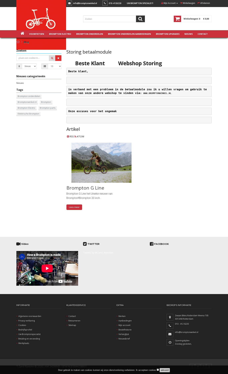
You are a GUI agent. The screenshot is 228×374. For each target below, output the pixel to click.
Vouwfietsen (36, 34)
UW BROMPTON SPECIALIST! (140, 3)
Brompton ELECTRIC (60, 34)
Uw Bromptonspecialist (29, 334)
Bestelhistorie (125, 329)
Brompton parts (48, 107)
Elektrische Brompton (28, 113)
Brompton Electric (26, 107)
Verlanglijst (124, 334)
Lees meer (74, 207)
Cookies (22, 325)
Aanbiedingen (125, 320)
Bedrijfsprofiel (25, 329)
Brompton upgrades (167, 34)
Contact (72, 316)
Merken (122, 316)
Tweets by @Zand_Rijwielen (98, 252)
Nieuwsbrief (124, 338)
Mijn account (124, 325)
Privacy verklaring (26, 320)
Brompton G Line (85, 188)
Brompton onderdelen (89, 34)
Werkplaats (23, 343)
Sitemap (72, 325)
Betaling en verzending (29, 338)
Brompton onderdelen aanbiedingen (129, 34)
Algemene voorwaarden (29, 316)
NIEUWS (188, 34)
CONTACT (203, 34)
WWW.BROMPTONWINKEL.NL (157, 93)
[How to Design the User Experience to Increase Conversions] (101, 163)
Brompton (46, 101)
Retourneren (74, 320)
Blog (26, 42)
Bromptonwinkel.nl (27, 101)
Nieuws (20, 82)
